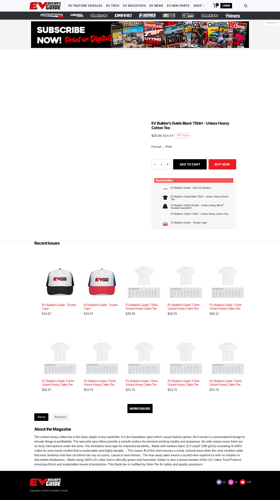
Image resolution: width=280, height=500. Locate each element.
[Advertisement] (140, 83)
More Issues (140, 408)
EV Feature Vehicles (85, 5)
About (41, 417)
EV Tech (112, 5)
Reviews (60, 417)
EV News (156, 5)
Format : (157, 147)
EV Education (134, 5)
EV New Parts (178, 5)
